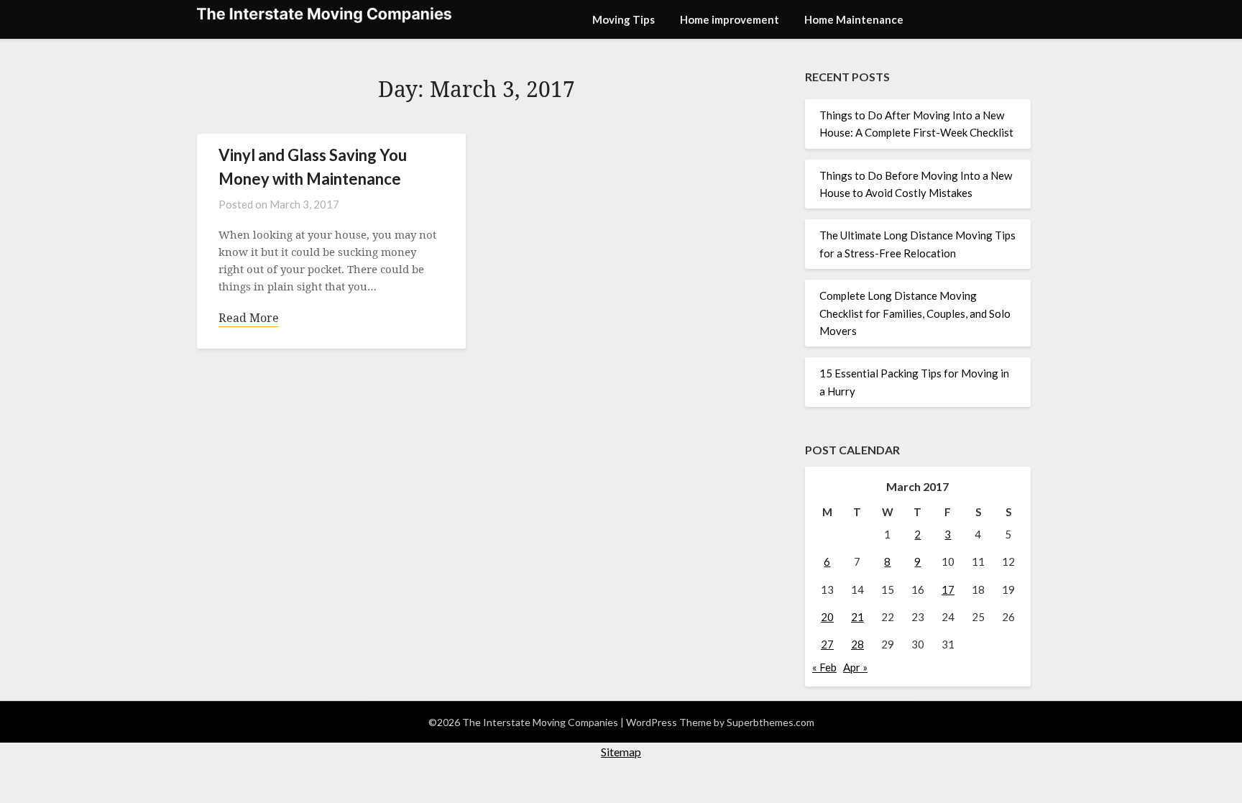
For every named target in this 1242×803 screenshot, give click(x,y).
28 (857, 644)
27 (827, 644)
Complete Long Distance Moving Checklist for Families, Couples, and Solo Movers (915, 313)
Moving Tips (623, 19)
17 (948, 589)
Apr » (855, 667)
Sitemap (621, 751)
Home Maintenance (853, 19)
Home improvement (729, 19)
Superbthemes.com (770, 722)
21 (857, 616)
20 (827, 616)
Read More (248, 318)
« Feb (824, 667)
